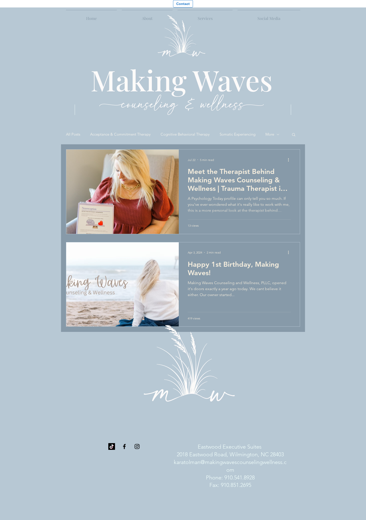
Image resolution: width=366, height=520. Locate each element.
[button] (205, 16)
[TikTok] (111, 446)
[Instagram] (137, 446)
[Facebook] (124, 446)
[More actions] (290, 160)
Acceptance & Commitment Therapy (120, 134)
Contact (183, 4)
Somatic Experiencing (237, 134)
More (269, 134)
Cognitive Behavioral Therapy (185, 134)
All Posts (73, 134)
